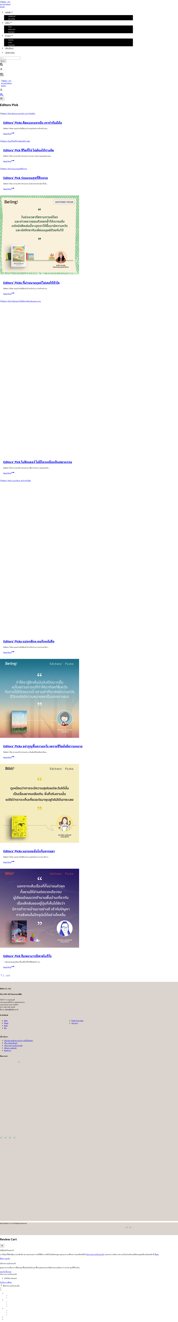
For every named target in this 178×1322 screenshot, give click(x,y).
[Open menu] (2, 99)
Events (10, 42)
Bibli (5, 1020)
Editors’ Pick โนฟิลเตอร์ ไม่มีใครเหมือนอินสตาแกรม (37, 462)
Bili (5, 1028)
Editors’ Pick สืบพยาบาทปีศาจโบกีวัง (27, 956)
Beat (6, 1025)
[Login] (66, 70)
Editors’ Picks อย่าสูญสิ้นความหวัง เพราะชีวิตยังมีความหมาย (43, 746)
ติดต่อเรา (7, 1050)
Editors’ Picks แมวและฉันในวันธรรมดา (29, 851)
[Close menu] (0, 1289)
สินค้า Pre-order (77, 1020)
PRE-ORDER (11, 19)
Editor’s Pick (11, 29)
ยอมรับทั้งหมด (5, 1272)
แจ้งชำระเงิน (10, 52)
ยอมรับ (7, 1258)
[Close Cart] (2, 1245)
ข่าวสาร (6, 1308)
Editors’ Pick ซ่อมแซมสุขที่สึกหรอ (25, 178)
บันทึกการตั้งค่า (6, 1282)
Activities (10, 40)
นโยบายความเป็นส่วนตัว (13, 1045)
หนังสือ (6, 1293)
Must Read (11, 32)
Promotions (11, 45)
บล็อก (6, 1300)
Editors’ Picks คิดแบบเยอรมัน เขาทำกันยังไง (32, 123)
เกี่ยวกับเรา (9, 48)
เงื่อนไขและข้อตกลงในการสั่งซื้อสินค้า (18, 1040)
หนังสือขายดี (11, 16)
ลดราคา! (74, 1023)
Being (6, 1023)
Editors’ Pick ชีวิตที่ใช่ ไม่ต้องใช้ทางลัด (28, 150)
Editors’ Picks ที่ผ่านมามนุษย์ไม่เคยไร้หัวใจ (31, 283)
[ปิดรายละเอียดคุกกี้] (1, 1286)
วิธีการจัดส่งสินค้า (11, 1043)
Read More (8, 134)
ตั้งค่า (157, 1254)
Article (10, 27)
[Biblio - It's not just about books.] (6, 7)
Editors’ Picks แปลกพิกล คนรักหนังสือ (28, 641)
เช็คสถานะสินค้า (10, 1048)
